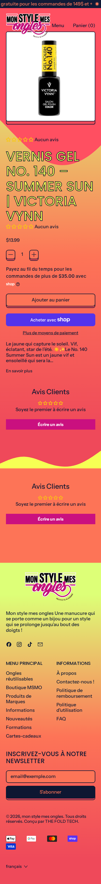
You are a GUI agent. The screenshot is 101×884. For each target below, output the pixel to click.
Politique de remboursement (74, 693)
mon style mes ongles (42, 816)
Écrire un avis (50, 424)
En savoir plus (19, 370)
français (14, 866)
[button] (19, 140)
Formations (19, 727)
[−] (10, 254)
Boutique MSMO (24, 687)
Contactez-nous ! (75, 682)
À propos (66, 673)
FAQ (61, 719)
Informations (20, 710)
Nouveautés (19, 719)
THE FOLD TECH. (62, 821)
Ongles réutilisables (19, 676)
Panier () (84, 27)
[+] (34, 254)
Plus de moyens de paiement (50, 332)
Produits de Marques (18, 699)
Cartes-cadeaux (23, 736)
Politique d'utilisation (69, 707)
